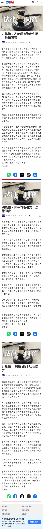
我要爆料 (24, 514)
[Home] (10, 2)
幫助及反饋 (25, 510)
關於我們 (4, 510)
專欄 (3, 42)
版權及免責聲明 (27, 506)
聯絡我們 (4, 506)
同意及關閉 (34, 522)
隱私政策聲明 (6, 514)
